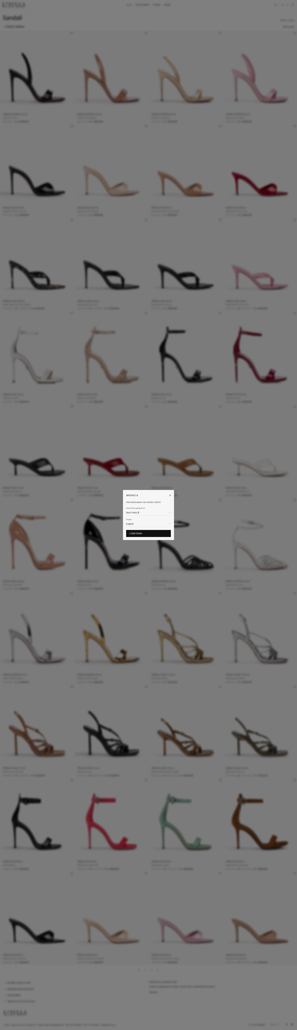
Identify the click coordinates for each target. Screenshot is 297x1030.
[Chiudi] (168, 495)
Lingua (129, 519)
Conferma (135, 533)
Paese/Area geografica (135, 508)
